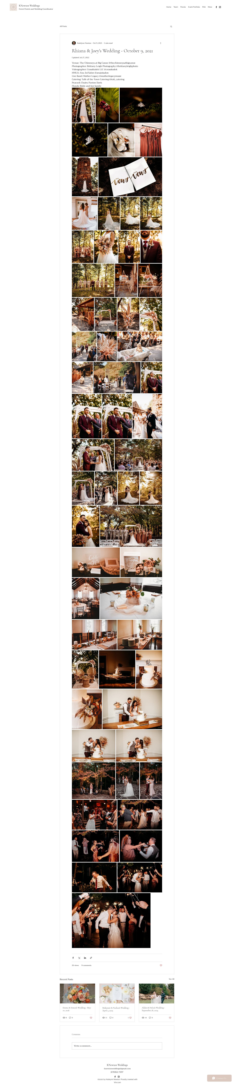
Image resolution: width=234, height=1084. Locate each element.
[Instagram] (220, 7)
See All (171, 979)
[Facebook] (216, 7)
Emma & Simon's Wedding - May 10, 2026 (77, 1009)
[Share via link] (91, 958)
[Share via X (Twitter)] (79, 958)
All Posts (63, 26)
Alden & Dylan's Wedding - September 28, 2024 (153, 1009)
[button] (171, 26)
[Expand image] (83, 105)
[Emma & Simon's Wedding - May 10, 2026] (77, 993)
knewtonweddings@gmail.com (117, 1068)
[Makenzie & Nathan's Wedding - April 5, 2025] (117, 993)
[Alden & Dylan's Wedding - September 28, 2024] (156, 993)
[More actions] (160, 43)
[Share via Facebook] (73, 958)
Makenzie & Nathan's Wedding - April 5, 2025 (116, 1009)
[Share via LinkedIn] (85, 958)
